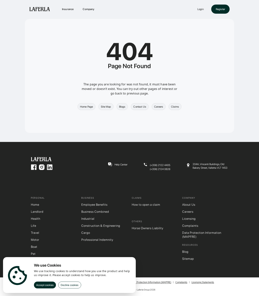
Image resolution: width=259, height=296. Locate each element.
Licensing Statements (203, 282)
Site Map (106, 106)
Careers (158, 106)
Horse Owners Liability (147, 228)
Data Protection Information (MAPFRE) (201, 235)
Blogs (122, 106)
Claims (175, 106)
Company (88, 9)
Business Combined (95, 211)
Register (220, 9)
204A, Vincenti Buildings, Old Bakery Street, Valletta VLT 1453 (210, 166)
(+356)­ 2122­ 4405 (160, 165)
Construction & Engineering (100, 226)
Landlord (37, 211)
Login (200, 9)
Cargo (85, 233)
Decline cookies (69, 285)
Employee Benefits (94, 204)
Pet (33, 254)
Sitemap (188, 259)
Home (35, 204)
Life (33, 226)
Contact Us (139, 106)
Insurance (68, 9)
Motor (35, 240)
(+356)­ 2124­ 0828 (160, 169)
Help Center (121, 164)
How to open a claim (146, 204)
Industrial (87, 218)
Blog (185, 251)
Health (35, 218)
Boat (34, 247)
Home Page (86, 106)
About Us (188, 204)
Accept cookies (45, 285)
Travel (35, 233)
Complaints (190, 226)
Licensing (189, 218)
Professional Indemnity (97, 240)
